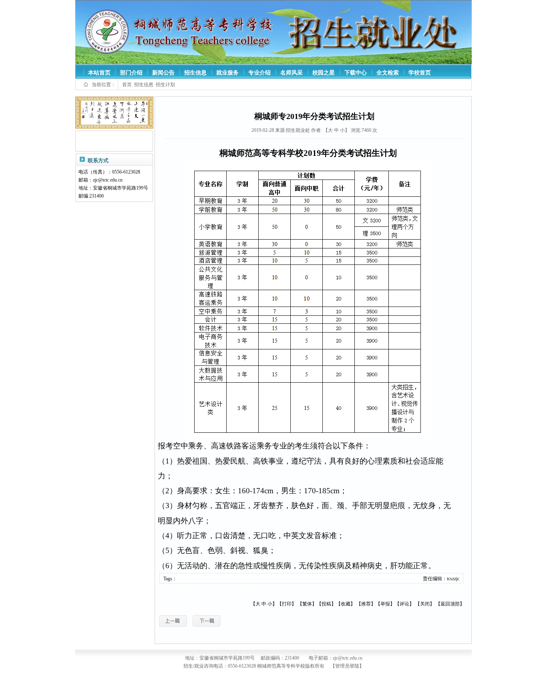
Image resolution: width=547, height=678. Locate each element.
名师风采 (291, 73)
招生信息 (195, 73)
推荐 (366, 604)
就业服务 (227, 73)
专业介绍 (259, 73)
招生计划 (165, 84)
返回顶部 (450, 604)
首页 (127, 84)
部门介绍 (131, 73)
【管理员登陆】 (347, 666)
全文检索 (387, 73)
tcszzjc (453, 578)
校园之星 (323, 73)
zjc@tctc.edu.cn (108, 180)
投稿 (326, 604)
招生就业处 (298, 130)
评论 (404, 604)
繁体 (307, 604)
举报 (385, 604)
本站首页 (99, 73)
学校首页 (419, 73)
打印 (287, 604)
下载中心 (355, 73)
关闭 (425, 604)
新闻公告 (163, 73)
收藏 (345, 604)
